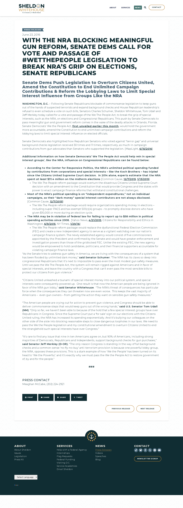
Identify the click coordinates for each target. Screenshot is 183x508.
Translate (26, 485)
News (100, 446)
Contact (142, 446)
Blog (98, 459)
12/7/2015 (130, 179)
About (20, 446)
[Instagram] (155, 450)
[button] (29, 397)
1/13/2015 (143, 179)
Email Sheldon (65, 469)
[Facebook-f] (145, 450)
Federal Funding (66, 459)
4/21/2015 (95, 220)
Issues (17, 453)
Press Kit (19, 459)
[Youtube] (159, 450)
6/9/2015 (50, 223)
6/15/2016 (145, 148)
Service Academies (67, 466)
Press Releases (32, 30)
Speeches (100, 456)
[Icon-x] (150, 450)
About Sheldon (22, 450)
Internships (63, 453)
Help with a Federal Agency (72, 450)
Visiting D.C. (63, 463)
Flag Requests (64, 456)
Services (64, 446)
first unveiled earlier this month (95, 126)
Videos (99, 453)
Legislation (20, 456)
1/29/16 (75, 223)
